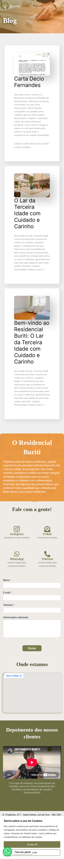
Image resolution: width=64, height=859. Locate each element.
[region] (32, 837)
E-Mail (47, 534)
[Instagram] (17, 529)
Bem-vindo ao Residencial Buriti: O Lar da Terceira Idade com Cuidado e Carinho (31, 342)
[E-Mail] (47, 529)
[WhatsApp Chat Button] (7, 851)
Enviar (32, 648)
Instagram (17, 534)
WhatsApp (17, 559)
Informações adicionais (15, 617)
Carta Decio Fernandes (29, 81)
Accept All (32, 844)
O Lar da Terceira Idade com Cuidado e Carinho (27, 213)
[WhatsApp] (17, 554)
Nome (7, 580)
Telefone (47, 559)
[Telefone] (47, 554)
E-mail (7, 592)
